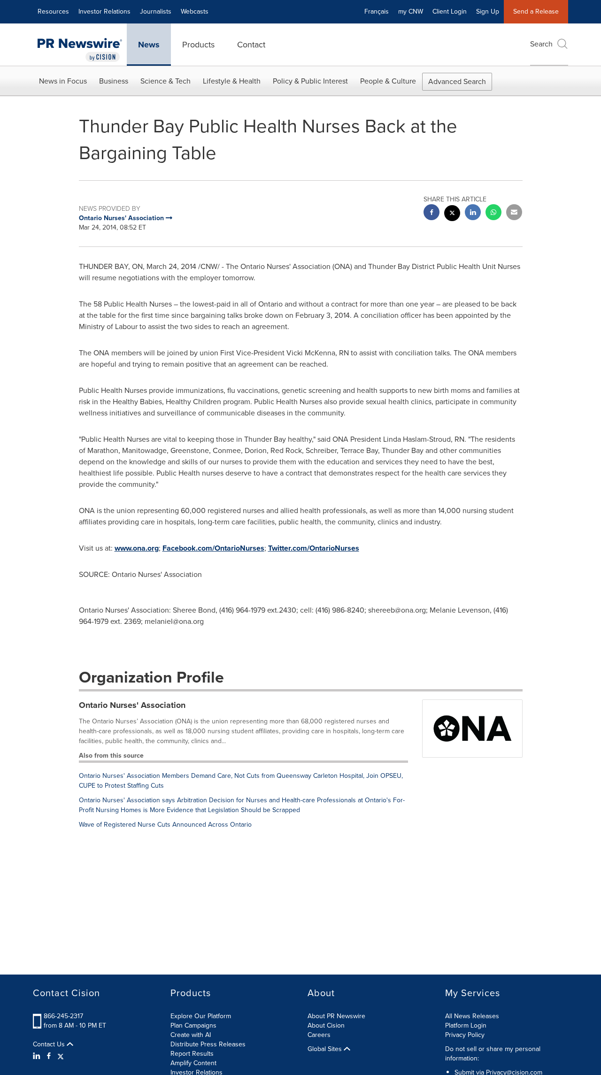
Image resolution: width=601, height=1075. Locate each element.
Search (541, 43)
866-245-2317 (63, 1016)
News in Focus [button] (63, 81)
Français (376, 11)
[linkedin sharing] (473, 213)
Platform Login (465, 1025)
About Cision (326, 1025)
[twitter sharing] (452, 214)
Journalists (155, 11)
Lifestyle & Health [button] (232, 81)
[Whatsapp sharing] (493, 213)
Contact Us (50, 1044)
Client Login (449, 11)
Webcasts (194, 11)
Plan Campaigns (193, 1025)
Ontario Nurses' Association (132, 705)
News (149, 44)
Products (198, 44)
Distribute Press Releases (208, 1044)
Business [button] (113, 81)
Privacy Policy (465, 1035)
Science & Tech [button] (165, 81)
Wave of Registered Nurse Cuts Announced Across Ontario (165, 824)
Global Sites (326, 1049)
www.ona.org (137, 548)
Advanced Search (457, 81)
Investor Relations (104, 11)
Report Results (192, 1054)
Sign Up (487, 11)
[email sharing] (514, 213)
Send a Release (536, 11)
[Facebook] (49, 1056)
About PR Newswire (336, 1016)
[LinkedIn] (38, 1056)
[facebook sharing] (431, 213)
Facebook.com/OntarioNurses (213, 548)
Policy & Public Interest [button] (310, 81)
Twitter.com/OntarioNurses (313, 548)
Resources (53, 11)
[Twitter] (60, 1056)
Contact (251, 44)
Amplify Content (193, 1063)
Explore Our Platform (200, 1016)
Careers (319, 1035)
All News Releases (472, 1016)
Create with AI (190, 1035)
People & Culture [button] (388, 81)
